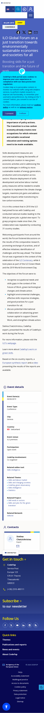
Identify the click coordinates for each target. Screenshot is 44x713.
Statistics (11, 490)
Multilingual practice (20, 679)
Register (31, 9)
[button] (18, 32)
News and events (10, 649)
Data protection (20, 694)
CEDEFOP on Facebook (5, 625)
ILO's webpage (9, 343)
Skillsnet (10, 515)
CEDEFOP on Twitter (11, 625)
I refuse (22, 113)
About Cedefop (9, 654)
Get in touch (12, 559)
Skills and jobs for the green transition (19, 504)
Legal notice (20, 698)
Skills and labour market (17, 480)
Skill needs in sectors (16, 500)
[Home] (6, 3)
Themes (6, 639)
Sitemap (20, 701)
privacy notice (26, 107)
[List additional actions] (13, 9)
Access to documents (20, 683)
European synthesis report (14, 362)
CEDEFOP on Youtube (17, 625)
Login (24, 9)
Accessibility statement (20, 676)
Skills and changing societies (19, 482)
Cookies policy (20, 687)
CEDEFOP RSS (35, 625)
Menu (30, 15)
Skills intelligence (13, 470)
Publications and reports (14, 644)
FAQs (20, 672)
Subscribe (10, 600)
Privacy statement (20, 690)
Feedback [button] (41, 687)
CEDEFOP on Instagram (29, 625)
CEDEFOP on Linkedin (23, 625)
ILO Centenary (26, 260)
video (35, 362)
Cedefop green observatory (19, 485)
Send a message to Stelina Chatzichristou (18, 546)
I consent (9, 113)
